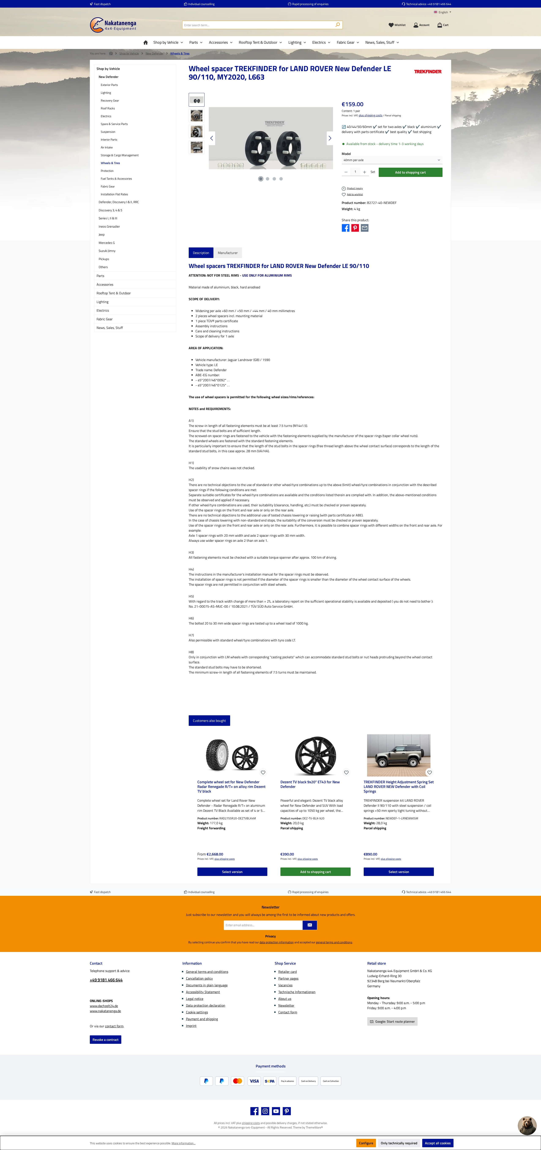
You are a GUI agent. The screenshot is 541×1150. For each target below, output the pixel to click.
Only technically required (399, 1143)
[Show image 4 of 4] (281, 179)
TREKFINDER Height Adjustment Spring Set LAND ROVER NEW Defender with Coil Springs (399, 787)
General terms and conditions (207, 971)
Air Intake (107, 147)
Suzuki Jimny (107, 250)
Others (103, 267)
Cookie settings (197, 1012)
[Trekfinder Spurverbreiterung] (271, 138)
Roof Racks (108, 108)
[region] (260, 138)
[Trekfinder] (428, 74)
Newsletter (286, 1005)
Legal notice (194, 998)
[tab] (201, 252)
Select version (232, 871)
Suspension (108, 131)
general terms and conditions (334, 942)
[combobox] (257, 25)
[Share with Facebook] (345, 227)
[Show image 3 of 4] (274, 179)
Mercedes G (107, 242)
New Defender (108, 76)
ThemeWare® (314, 1127)
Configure (366, 1143)
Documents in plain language (207, 985)
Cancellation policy (199, 978)
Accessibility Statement (203, 991)
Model (346, 153)
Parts (100, 275)
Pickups (104, 259)
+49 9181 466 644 (439, 4)
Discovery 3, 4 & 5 (110, 210)
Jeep (102, 234)
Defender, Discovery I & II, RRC (119, 202)
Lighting (106, 92)
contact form (114, 1026)
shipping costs (251, 1123)
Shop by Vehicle (108, 68)
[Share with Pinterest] (355, 227)
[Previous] (212, 138)
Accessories (105, 284)
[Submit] (309, 925)
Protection (107, 170)
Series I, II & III (108, 218)
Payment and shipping (202, 1018)
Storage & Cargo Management (120, 155)
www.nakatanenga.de (105, 1010)
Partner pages (288, 978)
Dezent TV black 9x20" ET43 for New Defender (310, 784)
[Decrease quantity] (346, 172)
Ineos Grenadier (109, 226)
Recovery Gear (110, 100)
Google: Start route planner (394, 1021)
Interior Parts (109, 139)
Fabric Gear (108, 186)
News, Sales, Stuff (110, 327)
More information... (183, 1143)
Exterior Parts (109, 85)
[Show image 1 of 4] (260, 179)
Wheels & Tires (110, 163)
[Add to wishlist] (263, 772)
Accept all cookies (438, 1143)
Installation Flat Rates (114, 194)
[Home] (146, 42)
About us (284, 998)
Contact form (287, 1012)
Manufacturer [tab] (228, 252)
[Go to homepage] (113, 25)
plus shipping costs (371, 115)
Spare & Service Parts (114, 124)
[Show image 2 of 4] (267, 179)
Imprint (191, 1025)
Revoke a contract (106, 1039)
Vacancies (285, 985)
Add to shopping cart (410, 172)
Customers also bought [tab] (209, 720)
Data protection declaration (205, 1005)
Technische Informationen (297, 991)
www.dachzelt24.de (104, 1005)
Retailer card (287, 971)
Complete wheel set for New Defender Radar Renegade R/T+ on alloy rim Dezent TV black (231, 787)
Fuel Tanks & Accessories (116, 178)
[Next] (330, 138)
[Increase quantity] (364, 172)
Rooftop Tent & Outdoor (114, 293)
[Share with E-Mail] (364, 227)
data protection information (277, 942)
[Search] (338, 25)
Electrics (106, 116)
